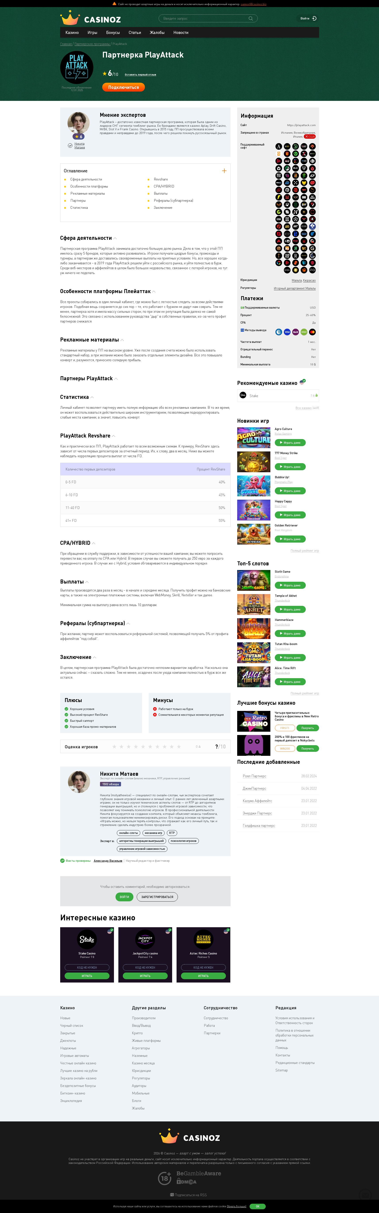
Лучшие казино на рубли (78, 1070)
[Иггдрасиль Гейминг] (312, 146)
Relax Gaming (283, 433)
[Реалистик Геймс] (295, 255)
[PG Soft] (312, 270)
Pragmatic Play (283, 482)
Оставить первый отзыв (140, 74)
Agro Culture (283, 428)
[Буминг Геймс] (304, 146)
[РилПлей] (287, 255)
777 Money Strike (286, 453)
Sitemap (281, 1070)
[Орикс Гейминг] (312, 161)
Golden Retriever (286, 525)
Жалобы (157, 32)
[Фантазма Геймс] (287, 204)
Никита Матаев (80, 145)
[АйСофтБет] (278, 255)
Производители (144, 1018)
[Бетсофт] (287, 146)
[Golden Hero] (287, 226)
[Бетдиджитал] (312, 197)
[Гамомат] (278, 212)
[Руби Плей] (287, 262)
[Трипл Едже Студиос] (304, 262)
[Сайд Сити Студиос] (295, 175)
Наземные (140, 1055)
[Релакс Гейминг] (295, 182)
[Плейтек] (312, 175)
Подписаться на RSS (190, 1195)
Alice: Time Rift (285, 668)
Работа (209, 1025)
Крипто (137, 1033)
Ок (258, 1206)
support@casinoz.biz (253, 4)
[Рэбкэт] (304, 182)
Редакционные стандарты (295, 1062)
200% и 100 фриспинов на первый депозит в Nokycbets (295, 738)
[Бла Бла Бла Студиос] (287, 248)
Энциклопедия (71, 1100)
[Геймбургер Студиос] (278, 248)
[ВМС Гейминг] (278, 182)
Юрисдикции (141, 1070)
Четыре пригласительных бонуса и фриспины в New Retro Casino (297, 716)
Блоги (136, 1100)
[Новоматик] (304, 175)
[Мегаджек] (287, 153)
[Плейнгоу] (287, 182)
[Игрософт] (287, 233)
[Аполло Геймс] (304, 212)
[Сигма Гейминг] (312, 255)
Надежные (68, 1048)
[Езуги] (295, 241)
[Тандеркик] (278, 168)
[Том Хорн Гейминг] (287, 175)
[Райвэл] (287, 270)
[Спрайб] (278, 219)
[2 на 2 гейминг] (312, 182)
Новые (65, 1018)
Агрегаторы (141, 1048)
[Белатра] (295, 233)
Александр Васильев (108, 860)
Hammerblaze (284, 619)
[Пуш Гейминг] (304, 168)
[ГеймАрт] (287, 241)
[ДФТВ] (304, 197)
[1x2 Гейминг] (287, 168)
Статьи (135, 32)
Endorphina (282, 576)
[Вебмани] (278, 332)
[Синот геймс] (304, 219)
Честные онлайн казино (78, 1063)
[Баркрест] (304, 233)
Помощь (281, 1047)
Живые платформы (146, 1040)
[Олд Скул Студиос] (295, 197)
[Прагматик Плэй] (312, 190)
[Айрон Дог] (278, 175)
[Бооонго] (295, 146)
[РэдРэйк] (287, 161)
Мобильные (141, 1093)
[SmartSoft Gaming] (312, 262)
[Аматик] (278, 146)
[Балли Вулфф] (304, 204)
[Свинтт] (295, 262)
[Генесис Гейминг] (278, 233)
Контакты (282, 1055)
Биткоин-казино (72, 1093)
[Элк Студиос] (295, 168)
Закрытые (67, 1033)
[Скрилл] (295, 332)
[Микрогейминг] (295, 153)
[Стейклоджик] (295, 204)
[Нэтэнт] (312, 153)
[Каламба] (295, 212)
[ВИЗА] (287, 332)
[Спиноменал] (287, 212)
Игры (92, 32)
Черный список (71, 1025)
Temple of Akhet (286, 595)
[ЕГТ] (295, 190)
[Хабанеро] (312, 168)
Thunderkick (282, 600)
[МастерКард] (312, 332)
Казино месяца (143, 1063)
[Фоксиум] (278, 204)
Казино (72, 32)
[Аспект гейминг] (278, 226)
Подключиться (123, 87)
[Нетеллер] (304, 332)
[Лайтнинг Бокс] (278, 197)
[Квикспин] (278, 153)
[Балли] (278, 190)
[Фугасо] (312, 204)
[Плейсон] (278, 161)
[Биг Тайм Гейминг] (287, 190)
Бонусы (113, 32)
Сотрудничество (216, 1018)
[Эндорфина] (295, 161)
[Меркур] (295, 270)
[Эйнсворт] (278, 241)
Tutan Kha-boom (286, 643)
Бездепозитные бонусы (78, 1085)
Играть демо (292, 442)
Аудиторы (139, 1085)
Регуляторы (141, 1078)
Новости (181, 32)
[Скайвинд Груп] (278, 262)
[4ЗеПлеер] (312, 219)
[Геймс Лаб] (312, 241)
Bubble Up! (282, 477)
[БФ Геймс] (295, 226)
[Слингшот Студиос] (304, 270)
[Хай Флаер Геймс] (304, 241)
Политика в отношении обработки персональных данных (294, 1035)
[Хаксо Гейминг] (295, 248)
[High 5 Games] (304, 248)
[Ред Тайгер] (287, 197)
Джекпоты (68, 1040)
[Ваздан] (304, 190)
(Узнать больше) (236, 1206)
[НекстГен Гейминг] (304, 153)
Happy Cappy (283, 501)
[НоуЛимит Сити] (304, 255)
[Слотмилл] (312, 212)
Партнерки (212, 1033)
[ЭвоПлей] (312, 233)
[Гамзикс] (312, 248)
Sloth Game (282, 571)
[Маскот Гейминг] (287, 219)
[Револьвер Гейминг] (295, 219)
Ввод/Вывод (141, 1025)
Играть (87, 976)
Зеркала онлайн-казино (78, 1078)
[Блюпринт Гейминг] (304, 161)
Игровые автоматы (74, 1055)
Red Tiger (281, 457)
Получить (308, 728)
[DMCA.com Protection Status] (187, 1183)
